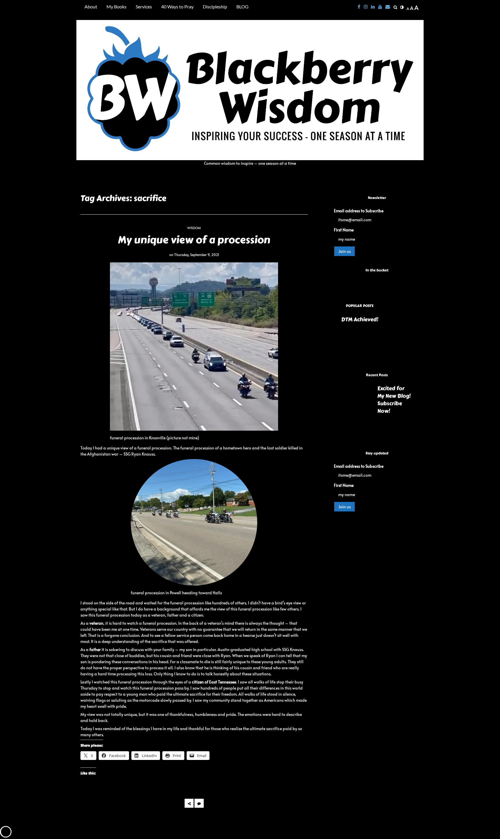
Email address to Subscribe (358, 210)
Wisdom (194, 228)
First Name (344, 230)
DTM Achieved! (359, 319)
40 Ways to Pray (177, 6)
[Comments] (198, 803)
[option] (376, 321)
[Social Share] (189, 803)
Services (144, 6)
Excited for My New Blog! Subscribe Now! (394, 400)
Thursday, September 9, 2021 (196, 254)
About (90, 6)
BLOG (242, 6)
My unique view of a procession (194, 240)
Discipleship (215, 6)
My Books (116, 6)
